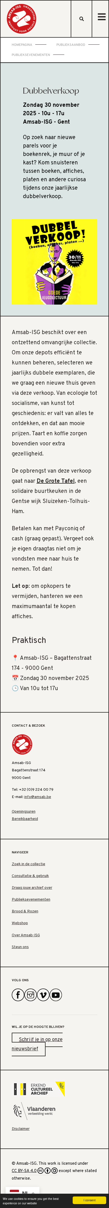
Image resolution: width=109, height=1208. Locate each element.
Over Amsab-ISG (26, 935)
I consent (90, 1200)
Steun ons (20, 947)
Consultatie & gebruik (30, 876)
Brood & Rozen (25, 911)
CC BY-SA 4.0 (24, 1171)
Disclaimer (21, 1129)
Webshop (20, 923)
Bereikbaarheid (25, 819)
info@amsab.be (37, 797)
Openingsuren (23, 811)
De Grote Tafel (56, 481)
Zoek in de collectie (28, 864)
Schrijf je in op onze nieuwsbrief (37, 1045)
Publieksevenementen (31, 899)
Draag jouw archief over (32, 887)
